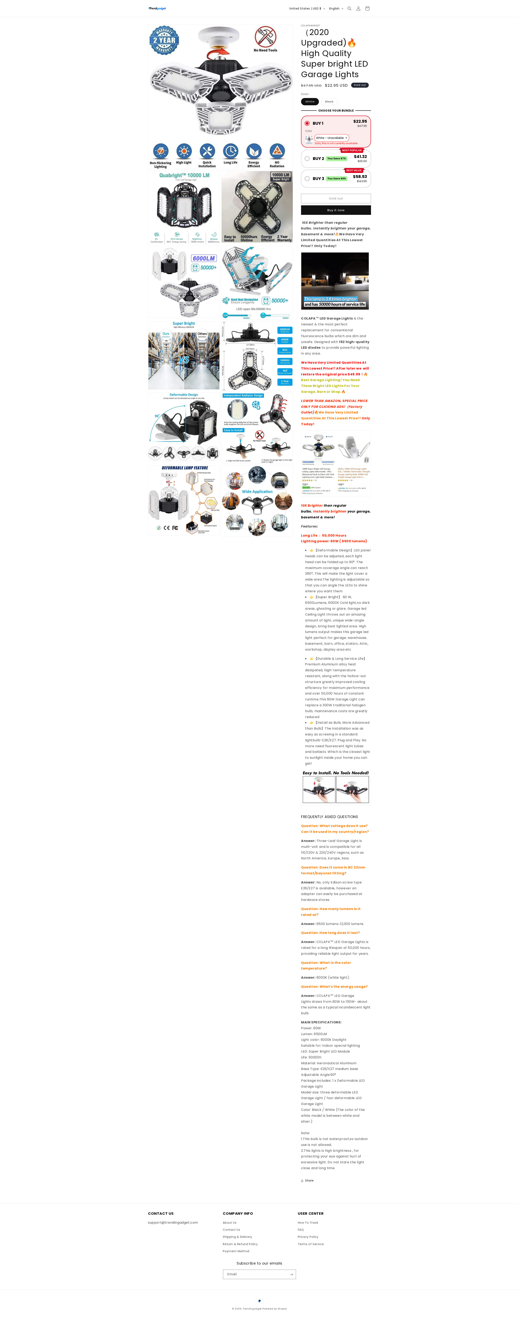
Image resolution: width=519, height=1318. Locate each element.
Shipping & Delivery (237, 1237)
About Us (229, 1223)
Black (331, 102)
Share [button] (309, 1180)
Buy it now (336, 210)
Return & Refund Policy (240, 1244)
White (312, 102)
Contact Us (231, 1230)
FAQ (301, 1230)
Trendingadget (252, 1308)
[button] (349, 8)
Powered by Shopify (275, 1308)
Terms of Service (311, 1244)
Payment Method (236, 1251)
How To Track (308, 1223)
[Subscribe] (291, 1274)
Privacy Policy (308, 1237)
